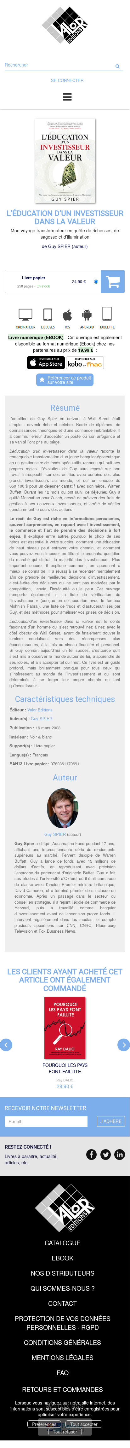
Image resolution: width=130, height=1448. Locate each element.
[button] (65, 161)
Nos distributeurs (62, 1272)
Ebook (62, 1257)
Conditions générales (62, 1342)
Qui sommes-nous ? (63, 1288)
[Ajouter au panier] (113, 281)
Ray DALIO (64, 1080)
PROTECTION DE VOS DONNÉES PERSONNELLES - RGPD (62, 1323)
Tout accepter (84, 1424)
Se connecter (67, 80)
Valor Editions (40, 710)
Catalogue (63, 1242)
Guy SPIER (59, 246)
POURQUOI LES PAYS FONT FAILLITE (65, 1068)
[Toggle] (67, 96)
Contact (62, 1303)
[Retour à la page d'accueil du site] (65, 25)
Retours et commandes (62, 1389)
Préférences (44, 1424)
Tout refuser (65, 1431)
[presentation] (123, 1045)
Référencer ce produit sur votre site (69, 379)
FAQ (63, 1372)
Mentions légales (62, 1357)
